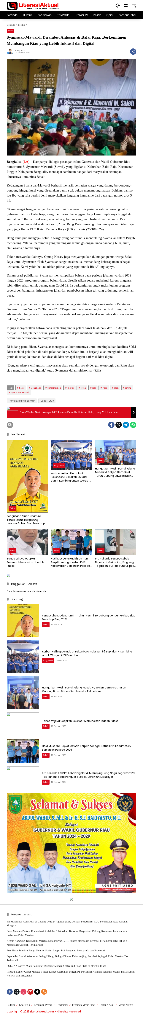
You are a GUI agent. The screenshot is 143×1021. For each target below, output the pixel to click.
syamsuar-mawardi (20, 392)
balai (21, 387)
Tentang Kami (106, 1005)
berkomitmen (54, 387)
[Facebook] (111, 425)
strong (128, 387)
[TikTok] (37, 992)
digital (70, 387)
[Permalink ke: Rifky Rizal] (11, 51)
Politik (10, 31)
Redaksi (11, 1005)
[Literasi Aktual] (33, 5)
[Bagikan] (133, 51)
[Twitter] (118, 425)
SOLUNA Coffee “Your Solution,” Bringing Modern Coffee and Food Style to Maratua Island (56, 966)
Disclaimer (62, 1005)
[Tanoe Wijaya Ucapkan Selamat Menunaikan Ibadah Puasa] (27, 542)
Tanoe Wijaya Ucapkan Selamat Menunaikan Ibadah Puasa (25, 562)
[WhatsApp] (133, 425)
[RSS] (44, 992)
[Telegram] (126, 425)
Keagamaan (59, 465)
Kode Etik (24, 1005)
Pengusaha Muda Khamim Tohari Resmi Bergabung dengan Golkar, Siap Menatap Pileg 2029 (26, 519)
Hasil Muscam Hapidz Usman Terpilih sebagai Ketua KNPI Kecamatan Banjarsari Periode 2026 (70, 562)
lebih (83, 387)
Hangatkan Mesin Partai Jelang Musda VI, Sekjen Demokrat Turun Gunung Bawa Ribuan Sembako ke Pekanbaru (115, 472)
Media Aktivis (125, 1005)
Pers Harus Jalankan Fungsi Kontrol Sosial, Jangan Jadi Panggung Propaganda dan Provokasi (56, 950)
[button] (117, 5)
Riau (105, 387)
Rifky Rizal (20, 51)
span (116, 387)
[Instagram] (23, 992)
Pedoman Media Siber (83, 1005)
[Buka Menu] (126, 5)
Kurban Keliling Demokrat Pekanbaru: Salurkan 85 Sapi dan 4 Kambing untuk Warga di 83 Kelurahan (71, 477)
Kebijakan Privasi (43, 1005)
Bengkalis (36, 387)
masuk (22, 591)
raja (94, 387)
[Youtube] (30, 992)
